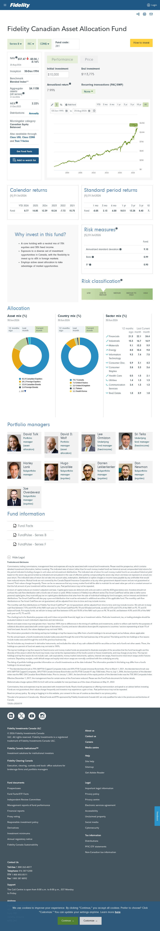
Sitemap (89, 767)
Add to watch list (26, 160)
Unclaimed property (95, 816)
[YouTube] (31, 715)
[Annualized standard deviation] (120, 249)
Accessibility (91, 810)
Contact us (90, 736)
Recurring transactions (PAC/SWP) (102, 85)
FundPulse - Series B (32, 535)
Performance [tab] (62, 60)
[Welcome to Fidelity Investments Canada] (20, 5)
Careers (89, 741)
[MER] (16, 102)
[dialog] (80, 916)
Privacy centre (92, 799)
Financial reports (15, 810)
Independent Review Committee (24, 799)
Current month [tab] (39, 329)
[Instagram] (42, 715)
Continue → (68, 921)
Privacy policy (92, 793)
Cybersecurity (92, 827)
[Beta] (92, 256)
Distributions (91, 840)
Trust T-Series (22, 141)
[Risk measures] (116, 228)
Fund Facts (25, 526)
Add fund (72, 105)
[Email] (151, 14)
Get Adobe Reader (94, 772)
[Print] (144, 14)
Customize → (91, 921)
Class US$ (15, 137)
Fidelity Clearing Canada (20, 760)
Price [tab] (89, 60)
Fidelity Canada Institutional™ (22, 748)
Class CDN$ (28, 137)
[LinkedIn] (11, 715)
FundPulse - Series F (32, 544)
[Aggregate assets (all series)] (23, 93)
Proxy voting (13, 816)
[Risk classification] (121, 279)
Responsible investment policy (22, 822)
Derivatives (13, 827)
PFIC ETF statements (95, 846)
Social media (91, 822)
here (117, 912)
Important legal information (99, 788)
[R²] (90, 264)
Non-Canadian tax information (100, 852)
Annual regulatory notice (19, 839)
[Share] (138, 14)
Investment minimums (18, 833)
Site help (89, 761)
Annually (34, 113)
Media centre (92, 747)
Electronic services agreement (100, 805)
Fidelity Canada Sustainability (22, 844)
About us (89, 730)
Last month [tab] (25, 329)
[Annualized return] (70, 83)
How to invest (141, 43)
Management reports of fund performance (28, 805)
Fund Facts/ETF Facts (18, 793)
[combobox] (15, 44)
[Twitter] (21, 715)
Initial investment (57, 69)
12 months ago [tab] (14, 329)
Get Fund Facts (24, 151)
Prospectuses (14, 788)
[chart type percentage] (61, 104)
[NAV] (16, 57)
